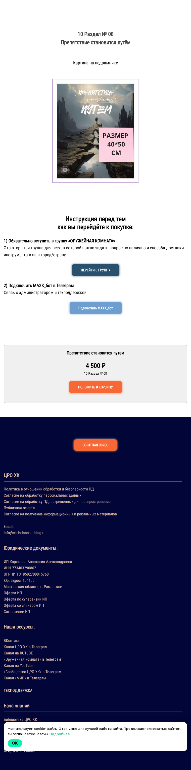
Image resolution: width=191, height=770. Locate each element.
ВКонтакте (12, 640)
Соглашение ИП (17, 611)
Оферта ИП (13, 593)
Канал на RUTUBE (18, 653)
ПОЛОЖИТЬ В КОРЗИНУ (95, 387)
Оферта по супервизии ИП (25, 599)
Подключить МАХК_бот (95, 308)
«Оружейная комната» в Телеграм (32, 659)
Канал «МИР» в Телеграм (25, 678)
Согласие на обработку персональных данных (42, 495)
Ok (15, 743)
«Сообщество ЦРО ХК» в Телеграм (32, 671)
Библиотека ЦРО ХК (20, 719)
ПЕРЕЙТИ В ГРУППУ (95, 270)
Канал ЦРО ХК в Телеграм (25, 646)
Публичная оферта (19, 507)
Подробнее (59, 734)
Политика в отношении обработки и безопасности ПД (49, 489)
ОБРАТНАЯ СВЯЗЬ (95, 445)
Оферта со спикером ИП (24, 605)
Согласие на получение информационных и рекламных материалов (60, 514)
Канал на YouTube (18, 665)
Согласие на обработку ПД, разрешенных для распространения (57, 501)
